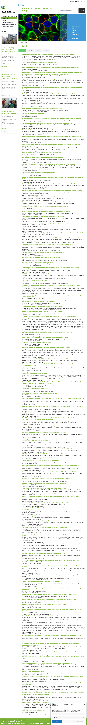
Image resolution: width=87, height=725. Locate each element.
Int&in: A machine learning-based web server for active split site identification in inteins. (45, 337)
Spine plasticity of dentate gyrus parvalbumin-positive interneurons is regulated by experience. (47, 521)
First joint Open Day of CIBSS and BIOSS (9, 112)
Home (19, 42)
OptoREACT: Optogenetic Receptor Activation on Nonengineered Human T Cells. (43, 553)
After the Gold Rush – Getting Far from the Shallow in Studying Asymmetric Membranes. (45, 206)
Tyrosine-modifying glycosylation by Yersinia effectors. (36, 342)
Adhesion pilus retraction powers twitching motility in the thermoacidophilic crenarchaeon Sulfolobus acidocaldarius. (53, 233)
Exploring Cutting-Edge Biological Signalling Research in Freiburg (8, 50)
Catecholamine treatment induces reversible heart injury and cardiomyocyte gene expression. (47, 332)
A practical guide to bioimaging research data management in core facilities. (42, 311)
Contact (72, 1)
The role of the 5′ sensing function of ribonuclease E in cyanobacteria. (40, 460)
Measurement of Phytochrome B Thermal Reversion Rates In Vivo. (39, 393)
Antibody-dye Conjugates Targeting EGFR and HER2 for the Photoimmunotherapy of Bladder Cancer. (49, 359)
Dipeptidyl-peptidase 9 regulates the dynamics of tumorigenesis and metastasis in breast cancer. (48, 413)
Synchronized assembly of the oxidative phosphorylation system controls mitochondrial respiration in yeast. (50, 449)
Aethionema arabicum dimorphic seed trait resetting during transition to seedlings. (44, 432)
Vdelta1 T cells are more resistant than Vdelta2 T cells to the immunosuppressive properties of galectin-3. (50, 594)
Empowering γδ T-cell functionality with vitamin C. (35, 388)
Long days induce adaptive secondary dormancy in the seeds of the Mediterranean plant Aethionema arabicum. (51, 237)
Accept (57, 721)
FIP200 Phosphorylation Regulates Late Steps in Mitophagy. (38, 273)
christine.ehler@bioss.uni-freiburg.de (35, 723)
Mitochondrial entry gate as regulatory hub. (33, 710)
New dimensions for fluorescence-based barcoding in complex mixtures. (41, 257)
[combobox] (68, 10)
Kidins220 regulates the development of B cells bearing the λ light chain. (41, 581)
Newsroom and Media (8, 24)
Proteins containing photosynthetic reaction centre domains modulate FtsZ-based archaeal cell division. (49, 471)
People (4, 20)
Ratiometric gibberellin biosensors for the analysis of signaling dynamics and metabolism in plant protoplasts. (51, 426)
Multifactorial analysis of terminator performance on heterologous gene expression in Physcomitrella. (49, 599)
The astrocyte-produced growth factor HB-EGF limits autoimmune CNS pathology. (44, 488)
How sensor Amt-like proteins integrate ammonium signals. (38, 262)
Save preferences (79, 721)
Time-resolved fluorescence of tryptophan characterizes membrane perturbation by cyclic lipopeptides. (49, 201)
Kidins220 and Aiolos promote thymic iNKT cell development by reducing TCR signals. (45, 453)
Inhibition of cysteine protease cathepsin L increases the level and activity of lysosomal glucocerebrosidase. (50, 560)
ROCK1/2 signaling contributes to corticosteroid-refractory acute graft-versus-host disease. (46, 624)
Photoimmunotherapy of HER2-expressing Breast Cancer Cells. (39, 197)
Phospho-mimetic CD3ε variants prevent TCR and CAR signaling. (39, 301)
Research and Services (8, 16)
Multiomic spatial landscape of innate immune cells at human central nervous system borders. (47, 663)
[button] (84, 704)
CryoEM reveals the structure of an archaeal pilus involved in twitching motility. (43, 228)
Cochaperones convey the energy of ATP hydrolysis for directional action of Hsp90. (44, 604)
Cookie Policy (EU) (7, 26)
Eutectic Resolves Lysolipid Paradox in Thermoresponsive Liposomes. (40, 516)
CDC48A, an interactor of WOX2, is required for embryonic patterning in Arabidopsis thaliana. (47, 223)
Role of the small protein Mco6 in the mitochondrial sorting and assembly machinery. (44, 527)
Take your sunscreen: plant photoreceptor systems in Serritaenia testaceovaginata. (44, 252)
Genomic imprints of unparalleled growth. (33, 671)
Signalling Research (7, 22)
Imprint (77, 1)
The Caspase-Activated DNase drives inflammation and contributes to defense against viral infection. (49, 244)
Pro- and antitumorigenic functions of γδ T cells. (35, 280)
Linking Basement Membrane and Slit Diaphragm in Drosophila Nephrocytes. (42, 306)
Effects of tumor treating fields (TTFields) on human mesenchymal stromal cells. (43, 216)
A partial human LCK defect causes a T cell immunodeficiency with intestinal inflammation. (46, 702)
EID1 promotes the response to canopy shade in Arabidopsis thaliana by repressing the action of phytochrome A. (52, 651)
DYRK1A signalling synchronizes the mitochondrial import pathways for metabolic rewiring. (46, 211)
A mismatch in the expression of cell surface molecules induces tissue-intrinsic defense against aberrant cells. (51, 543)
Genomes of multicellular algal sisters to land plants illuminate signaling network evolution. (46, 347)
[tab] (22, 50)
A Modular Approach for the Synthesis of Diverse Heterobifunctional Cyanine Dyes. (44, 483)
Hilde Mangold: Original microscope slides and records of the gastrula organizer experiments (47, 478)
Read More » (4, 66)
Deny (68, 721)
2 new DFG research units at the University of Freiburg (9, 76)
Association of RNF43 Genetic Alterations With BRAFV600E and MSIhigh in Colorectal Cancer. (47, 503)
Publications (5, 18)
